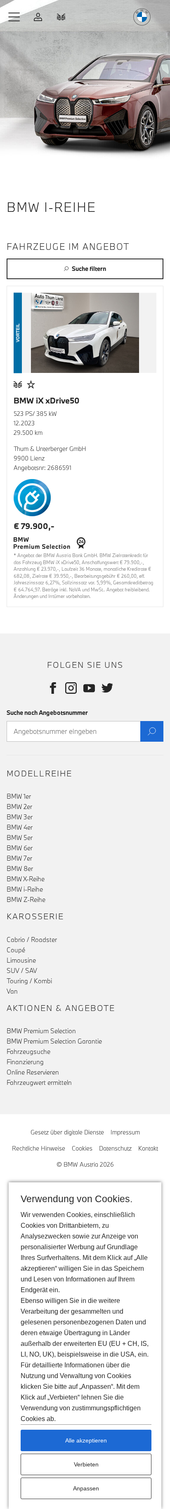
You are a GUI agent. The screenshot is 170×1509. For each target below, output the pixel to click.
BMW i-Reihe (25, 889)
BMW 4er (20, 827)
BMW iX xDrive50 (47, 400)
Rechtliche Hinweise (38, 1148)
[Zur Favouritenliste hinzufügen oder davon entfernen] (31, 384)
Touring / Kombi (29, 981)
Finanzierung (25, 1062)
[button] (14, 17)
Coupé (16, 950)
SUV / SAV (22, 970)
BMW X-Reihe (26, 879)
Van (12, 991)
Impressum (125, 1132)
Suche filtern (89, 269)
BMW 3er (20, 817)
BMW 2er (19, 806)
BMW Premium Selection (41, 1031)
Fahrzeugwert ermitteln (39, 1082)
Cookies (82, 1148)
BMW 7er (19, 858)
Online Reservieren (33, 1072)
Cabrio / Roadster (32, 939)
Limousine (21, 960)
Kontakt (148, 1148)
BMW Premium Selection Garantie (54, 1041)
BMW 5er (20, 837)
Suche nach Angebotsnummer (47, 713)
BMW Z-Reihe (26, 899)
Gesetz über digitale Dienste (67, 1132)
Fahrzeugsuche (28, 1051)
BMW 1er (19, 796)
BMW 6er (20, 848)
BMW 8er (20, 868)
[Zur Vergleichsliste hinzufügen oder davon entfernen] (18, 384)
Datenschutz (115, 1148)
